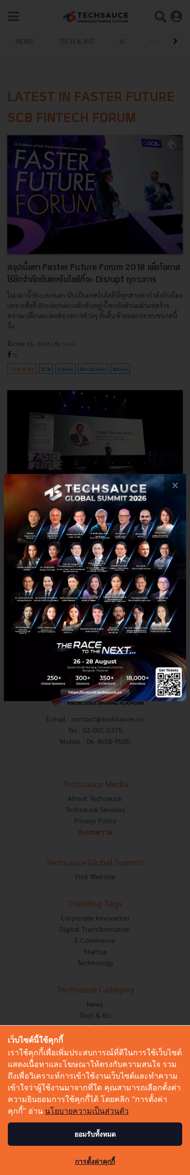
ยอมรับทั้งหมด (95, 1134)
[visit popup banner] (95, 588)
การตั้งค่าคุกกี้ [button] (95, 1161)
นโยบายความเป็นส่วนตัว (87, 1111)
